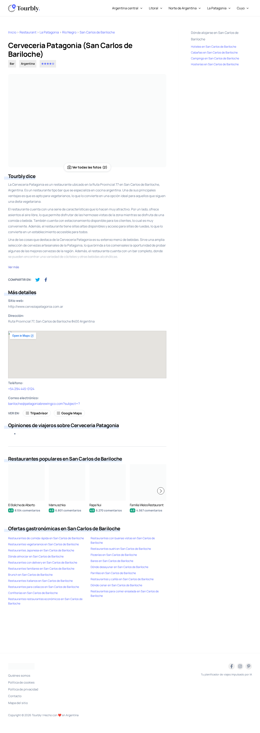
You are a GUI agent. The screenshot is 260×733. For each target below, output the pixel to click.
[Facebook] (231, 666)
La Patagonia (216, 8)
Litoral (153, 8)
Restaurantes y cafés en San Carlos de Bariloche (122, 579)
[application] (140, 8)
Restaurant (28, 32)
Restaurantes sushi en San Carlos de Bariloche (121, 549)
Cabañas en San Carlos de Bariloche (214, 52)
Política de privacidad (23, 689)
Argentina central (125, 8)
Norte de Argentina (183, 8)
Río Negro (69, 32)
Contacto (15, 696)
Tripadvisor (39, 413)
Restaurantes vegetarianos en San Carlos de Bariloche (43, 544)
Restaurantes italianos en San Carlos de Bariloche (40, 581)
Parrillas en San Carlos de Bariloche (113, 573)
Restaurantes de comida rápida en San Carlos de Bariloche (46, 538)
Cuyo (241, 8)
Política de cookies (21, 682)
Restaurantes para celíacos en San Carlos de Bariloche (43, 587)
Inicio (12, 32)
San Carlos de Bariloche (97, 32)
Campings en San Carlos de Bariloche (215, 58)
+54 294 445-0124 (21, 389)
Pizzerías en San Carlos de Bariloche (114, 555)
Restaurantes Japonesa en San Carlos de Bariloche (41, 550)
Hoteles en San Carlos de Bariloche (213, 46)
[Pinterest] (248, 666)
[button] (160, 490)
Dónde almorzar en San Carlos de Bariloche (36, 556)
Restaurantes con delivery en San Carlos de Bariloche (42, 562)
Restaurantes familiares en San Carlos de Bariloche (41, 568)
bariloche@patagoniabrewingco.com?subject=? (44, 403)
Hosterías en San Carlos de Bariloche (215, 64)
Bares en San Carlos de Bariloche (112, 561)
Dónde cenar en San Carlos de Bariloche (116, 585)
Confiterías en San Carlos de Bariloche (33, 593)
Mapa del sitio (18, 703)
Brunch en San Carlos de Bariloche (30, 575)
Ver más (13, 267)
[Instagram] (240, 666)
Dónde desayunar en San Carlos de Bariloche (119, 567)
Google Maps (71, 413)
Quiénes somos (19, 675)
